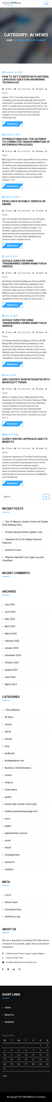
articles (8, 739)
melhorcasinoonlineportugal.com (21, 811)
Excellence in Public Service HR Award (23, 203)
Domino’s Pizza (13, 550)
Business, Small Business (18, 767)
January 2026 (11, 648)
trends (8, 847)
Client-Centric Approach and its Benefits (25, 440)
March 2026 (11, 633)
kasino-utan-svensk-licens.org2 (21, 804)
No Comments (24, 89)
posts (8, 840)
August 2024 (11, 669)
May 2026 (10, 619)
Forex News (11, 789)
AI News (9, 89)
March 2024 (11, 684)
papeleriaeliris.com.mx (16, 833)
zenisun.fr (10, 862)
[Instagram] (19, 969)
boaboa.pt (10, 753)
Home (8, 1007)
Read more (12, 124)
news (7, 818)
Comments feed (13, 909)
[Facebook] (2, 969)
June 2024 (10, 677)
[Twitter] (8, 969)
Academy (9, 1022)
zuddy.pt (9, 869)
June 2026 (10, 611)
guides (8, 797)
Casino (8, 775)
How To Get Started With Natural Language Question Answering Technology (25, 79)
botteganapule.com (14, 760)
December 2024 (13, 655)
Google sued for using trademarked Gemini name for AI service (24, 263)
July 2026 (10, 604)
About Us (9, 1014)
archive (8, 724)
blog (7, 746)
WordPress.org (12, 916)
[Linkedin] (14, 969)
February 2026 (12, 641)
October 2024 (12, 662)
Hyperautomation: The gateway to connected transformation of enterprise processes (26, 141)
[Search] (46, 496)
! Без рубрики (12, 709)
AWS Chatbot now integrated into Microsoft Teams (26, 381)
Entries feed (11, 902)
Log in (8, 895)
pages (8, 826)
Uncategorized (12, 854)
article (8, 731)
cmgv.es (9, 782)
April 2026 (10, 626)
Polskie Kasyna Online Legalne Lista (23, 532)
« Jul (4, 1076)
